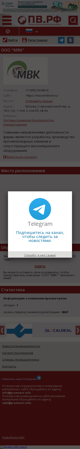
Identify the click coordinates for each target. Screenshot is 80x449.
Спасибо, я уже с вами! (40, 255)
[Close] (72, 191)
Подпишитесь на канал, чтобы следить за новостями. (40, 236)
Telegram (40, 224)
